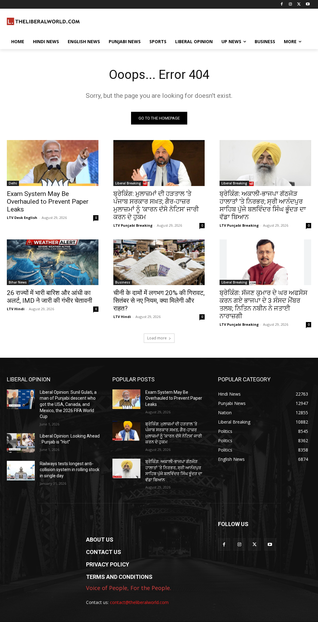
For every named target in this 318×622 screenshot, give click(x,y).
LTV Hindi (16, 308)
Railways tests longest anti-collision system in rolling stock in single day (69, 469)
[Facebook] (281, 4)
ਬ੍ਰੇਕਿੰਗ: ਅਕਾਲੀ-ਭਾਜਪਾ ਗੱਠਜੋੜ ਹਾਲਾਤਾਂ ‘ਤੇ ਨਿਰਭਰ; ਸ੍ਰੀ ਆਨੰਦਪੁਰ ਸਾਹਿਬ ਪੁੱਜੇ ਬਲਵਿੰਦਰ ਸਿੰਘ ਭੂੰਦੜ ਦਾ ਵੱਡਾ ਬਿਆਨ (263, 205)
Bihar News (18, 282)
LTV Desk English (22, 217)
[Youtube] (307, 4)
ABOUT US (99, 539)
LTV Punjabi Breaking (132, 225)
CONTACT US (103, 552)
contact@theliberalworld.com (139, 602)
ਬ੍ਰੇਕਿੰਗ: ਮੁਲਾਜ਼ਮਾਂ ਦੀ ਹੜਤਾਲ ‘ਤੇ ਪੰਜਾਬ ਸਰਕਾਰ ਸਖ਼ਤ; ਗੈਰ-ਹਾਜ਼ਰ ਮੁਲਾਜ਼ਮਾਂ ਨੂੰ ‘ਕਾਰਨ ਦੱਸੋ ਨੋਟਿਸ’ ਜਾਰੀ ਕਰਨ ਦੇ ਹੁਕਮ (156, 205)
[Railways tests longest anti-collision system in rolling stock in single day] (21, 470)
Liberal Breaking (128, 183)
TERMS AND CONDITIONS (119, 577)
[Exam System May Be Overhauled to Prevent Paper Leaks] (52, 163)
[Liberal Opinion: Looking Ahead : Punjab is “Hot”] (21, 443)
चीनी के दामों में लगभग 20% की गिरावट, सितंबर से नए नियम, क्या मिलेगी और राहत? (159, 300)
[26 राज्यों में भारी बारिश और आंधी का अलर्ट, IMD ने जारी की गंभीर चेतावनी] (52, 262)
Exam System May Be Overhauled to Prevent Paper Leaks (48, 201)
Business (122, 282)
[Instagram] (290, 4)
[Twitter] (298, 4)
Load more (157, 338)
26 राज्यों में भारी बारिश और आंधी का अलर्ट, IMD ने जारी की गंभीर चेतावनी (49, 296)
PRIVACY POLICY (107, 564)
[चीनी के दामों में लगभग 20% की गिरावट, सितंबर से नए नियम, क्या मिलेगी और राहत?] (159, 262)
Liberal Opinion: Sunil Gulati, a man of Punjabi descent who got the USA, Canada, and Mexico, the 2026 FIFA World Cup (68, 404)
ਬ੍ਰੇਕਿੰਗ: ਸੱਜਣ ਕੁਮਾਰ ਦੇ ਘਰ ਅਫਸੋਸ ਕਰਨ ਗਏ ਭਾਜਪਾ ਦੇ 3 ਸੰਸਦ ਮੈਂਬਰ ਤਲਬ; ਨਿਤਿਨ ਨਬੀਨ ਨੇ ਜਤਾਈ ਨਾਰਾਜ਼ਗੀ (263, 304)
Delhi (13, 183)
